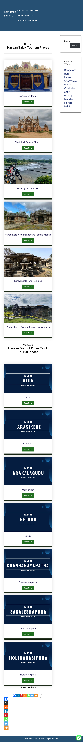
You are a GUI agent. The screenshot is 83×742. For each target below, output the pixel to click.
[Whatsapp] (28, 693)
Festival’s (29, 16)
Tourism (20, 11)
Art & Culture (32, 11)
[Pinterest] (21, 693)
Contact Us (33, 21)
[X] (6, 703)
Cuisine (20, 16)
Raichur (68, 106)
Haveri (68, 102)
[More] (36, 693)
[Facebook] (14, 693)
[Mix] (25, 693)
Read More (28, 102)
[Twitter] (32, 693)
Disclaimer (21, 21)
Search (67, 41)
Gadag (68, 95)
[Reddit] (6, 707)
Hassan (68, 77)
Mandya (68, 99)
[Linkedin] (18, 693)
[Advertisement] (62, 15)
